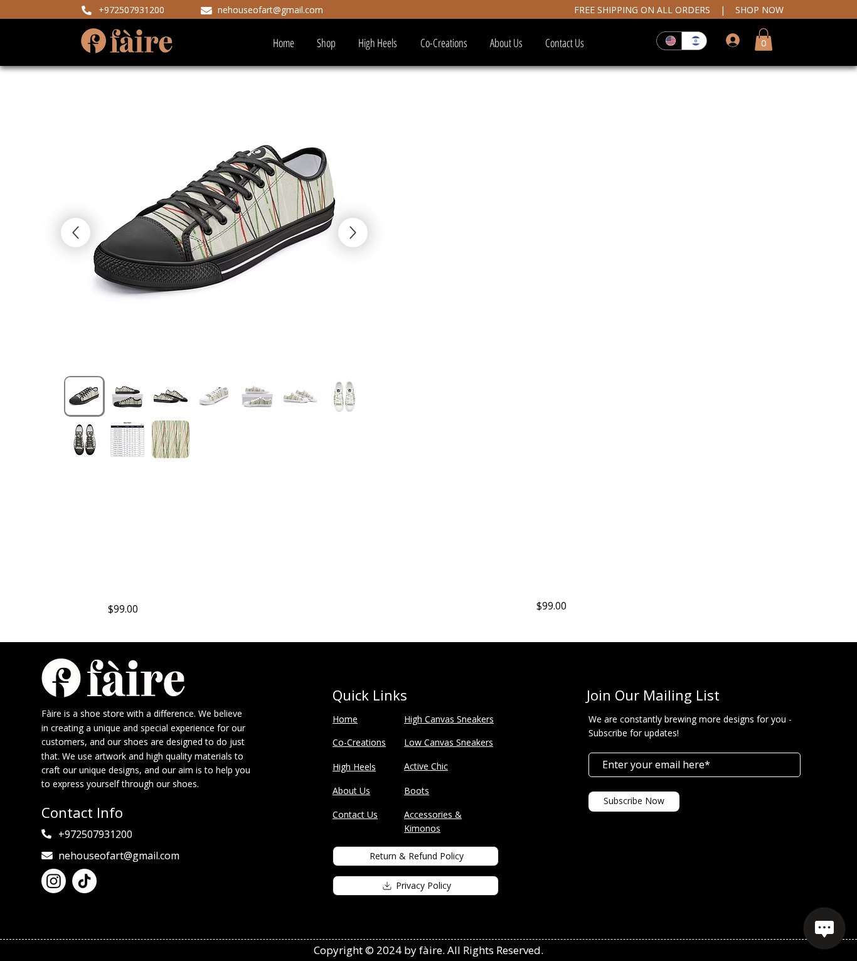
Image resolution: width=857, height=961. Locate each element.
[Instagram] (53, 881)
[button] (763, 39)
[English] (669, 41)
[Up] (353, 232)
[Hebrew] (693, 41)
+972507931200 (131, 10)
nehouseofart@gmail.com (270, 10)
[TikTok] (84, 881)
